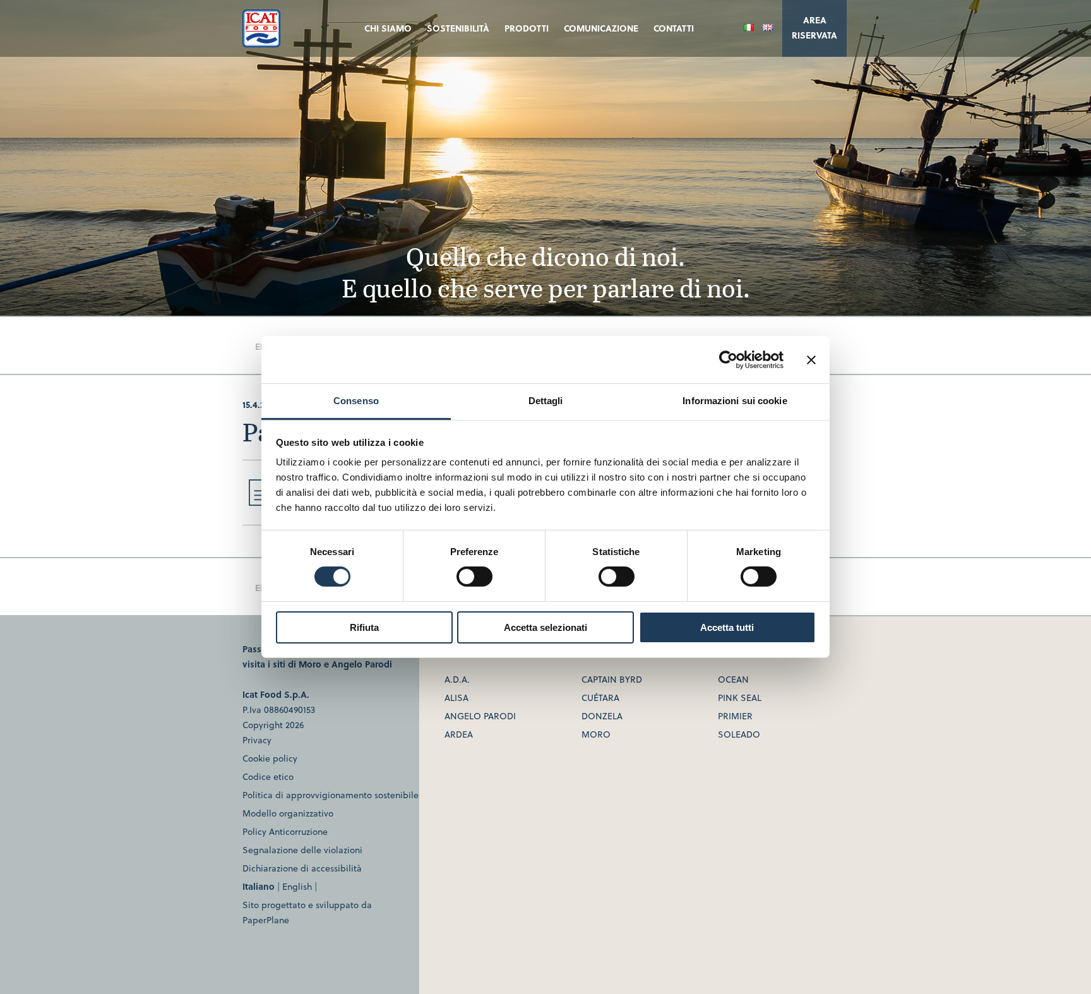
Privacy (256, 739)
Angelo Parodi (361, 664)
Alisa (456, 697)
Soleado (739, 734)
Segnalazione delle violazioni (302, 849)
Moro (310, 664)
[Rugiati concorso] (259, 501)
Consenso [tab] (356, 400)
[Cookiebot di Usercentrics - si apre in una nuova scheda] (728, 359)
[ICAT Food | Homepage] (261, 43)
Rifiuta (364, 627)
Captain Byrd (611, 679)
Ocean (733, 679)
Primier (735, 715)
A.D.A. (457, 679)
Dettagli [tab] (545, 400)
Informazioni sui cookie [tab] (735, 400)
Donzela (602, 715)
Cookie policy (269, 758)
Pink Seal (739, 697)
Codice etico (268, 776)
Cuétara (600, 697)
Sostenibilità (458, 28)
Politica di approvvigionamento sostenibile (330, 794)
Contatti (673, 28)
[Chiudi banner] (811, 359)
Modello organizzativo (287, 813)
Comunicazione (601, 28)
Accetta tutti (727, 627)
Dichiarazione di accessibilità (302, 868)
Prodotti (526, 28)
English (297, 886)
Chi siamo (388, 28)
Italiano (258, 886)
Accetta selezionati (545, 627)
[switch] (474, 576)
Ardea (458, 734)
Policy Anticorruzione (285, 831)
